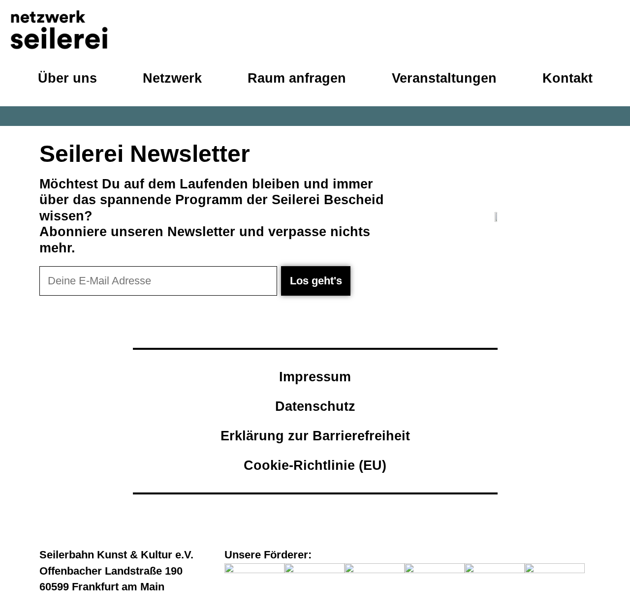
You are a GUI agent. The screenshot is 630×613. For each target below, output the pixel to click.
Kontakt (567, 78)
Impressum (315, 376)
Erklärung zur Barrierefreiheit (315, 435)
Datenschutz (315, 406)
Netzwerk (172, 78)
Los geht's (316, 281)
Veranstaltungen (444, 78)
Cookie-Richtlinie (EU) (315, 465)
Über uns (67, 78)
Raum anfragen (297, 78)
